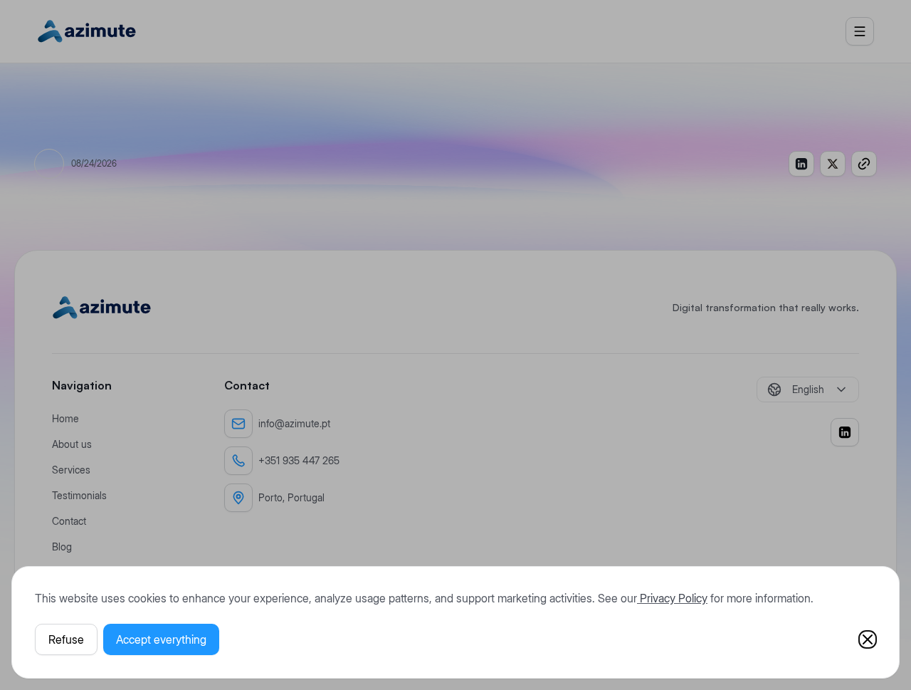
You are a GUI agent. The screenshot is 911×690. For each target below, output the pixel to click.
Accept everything (161, 639)
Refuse (66, 639)
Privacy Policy (672, 598)
